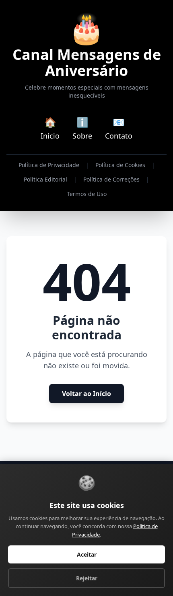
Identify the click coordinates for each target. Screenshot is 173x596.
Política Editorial (45, 179)
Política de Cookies (120, 165)
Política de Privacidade (49, 165)
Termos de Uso (87, 194)
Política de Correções (111, 179)
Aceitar (87, 554)
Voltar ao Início (86, 393)
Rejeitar (86, 578)
